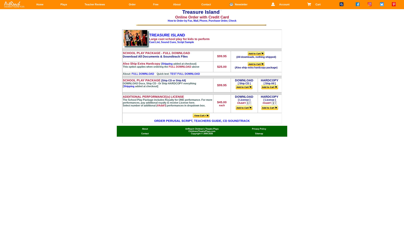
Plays (63, 4)
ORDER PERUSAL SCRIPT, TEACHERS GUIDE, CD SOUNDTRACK (202, 120)
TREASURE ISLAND (167, 35)
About (177, 4)
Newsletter (241, 4)
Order (132, 4)
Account (284, 4)
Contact (206, 4)
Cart (318, 4)
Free (155, 4)
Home (39, 4)
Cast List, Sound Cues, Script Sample (171, 42)
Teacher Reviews (95, 4)
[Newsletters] (232, 7)
